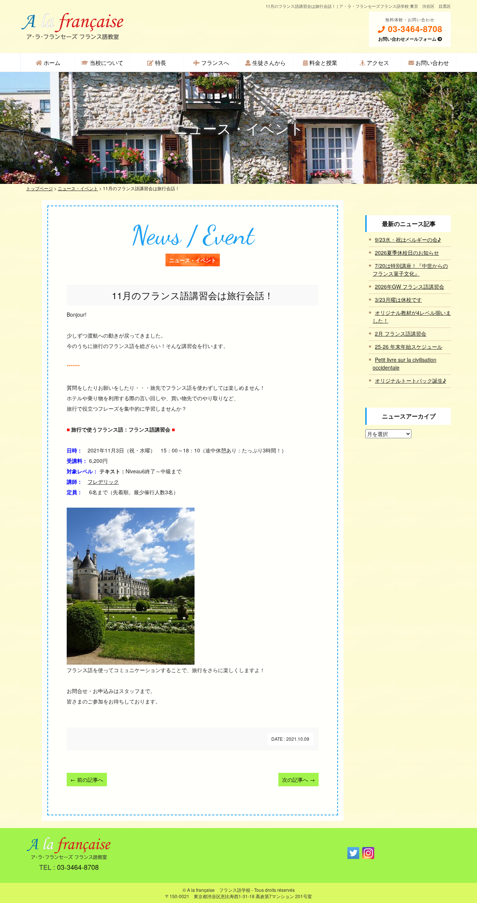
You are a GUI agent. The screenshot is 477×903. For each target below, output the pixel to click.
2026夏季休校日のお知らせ (407, 252)
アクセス (377, 62)
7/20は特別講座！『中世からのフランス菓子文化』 (410, 269)
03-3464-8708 (413, 28)
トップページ (39, 188)
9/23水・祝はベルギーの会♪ (408, 239)
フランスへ (214, 62)
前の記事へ (86, 779)
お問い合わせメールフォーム (407, 38)
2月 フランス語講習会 (400, 333)
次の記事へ (298, 779)
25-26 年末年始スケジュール (408, 346)
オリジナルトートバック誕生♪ (410, 380)
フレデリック (103, 481)
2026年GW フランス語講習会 (409, 286)
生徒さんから (268, 62)
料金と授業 (322, 62)
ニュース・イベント (78, 188)
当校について (105, 62)
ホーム (51, 62)
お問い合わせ (431, 62)
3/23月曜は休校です (398, 299)
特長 (160, 62)
